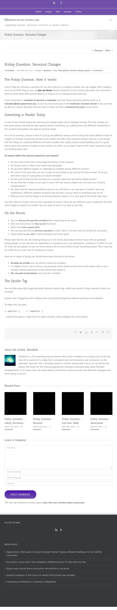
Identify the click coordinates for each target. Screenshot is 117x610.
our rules (30, 234)
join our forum (45, 90)
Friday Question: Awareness (101, 403)
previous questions (44, 230)
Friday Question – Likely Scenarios (15, 403)
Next (107, 50)
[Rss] (56, 530)
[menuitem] (38, 11)
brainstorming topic (75, 107)
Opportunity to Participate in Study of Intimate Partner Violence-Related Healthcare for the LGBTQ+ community (54, 553)
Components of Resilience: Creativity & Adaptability (31, 581)
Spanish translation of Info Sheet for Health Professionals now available (40, 575)
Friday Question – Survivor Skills (73, 403)
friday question (63, 70)
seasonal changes (77, 70)
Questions (47, 70)
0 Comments (97, 70)
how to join (40, 223)
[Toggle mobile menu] (110, 19)
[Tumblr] (61, 530)
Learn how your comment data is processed (63, 502)
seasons (87, 70)
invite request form (30, 227)
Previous (98, 50)
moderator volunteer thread (83, 103)
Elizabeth (10, 70)
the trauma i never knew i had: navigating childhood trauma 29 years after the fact (46, 561)
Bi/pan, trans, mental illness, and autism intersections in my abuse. (38, 568)
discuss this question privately (33, 220)
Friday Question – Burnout (44, 403)
